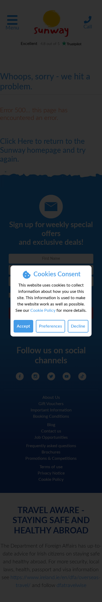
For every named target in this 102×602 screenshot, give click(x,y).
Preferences (50, 326)
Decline (78, 326)
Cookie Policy (42, 310)
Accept (23, 326)
